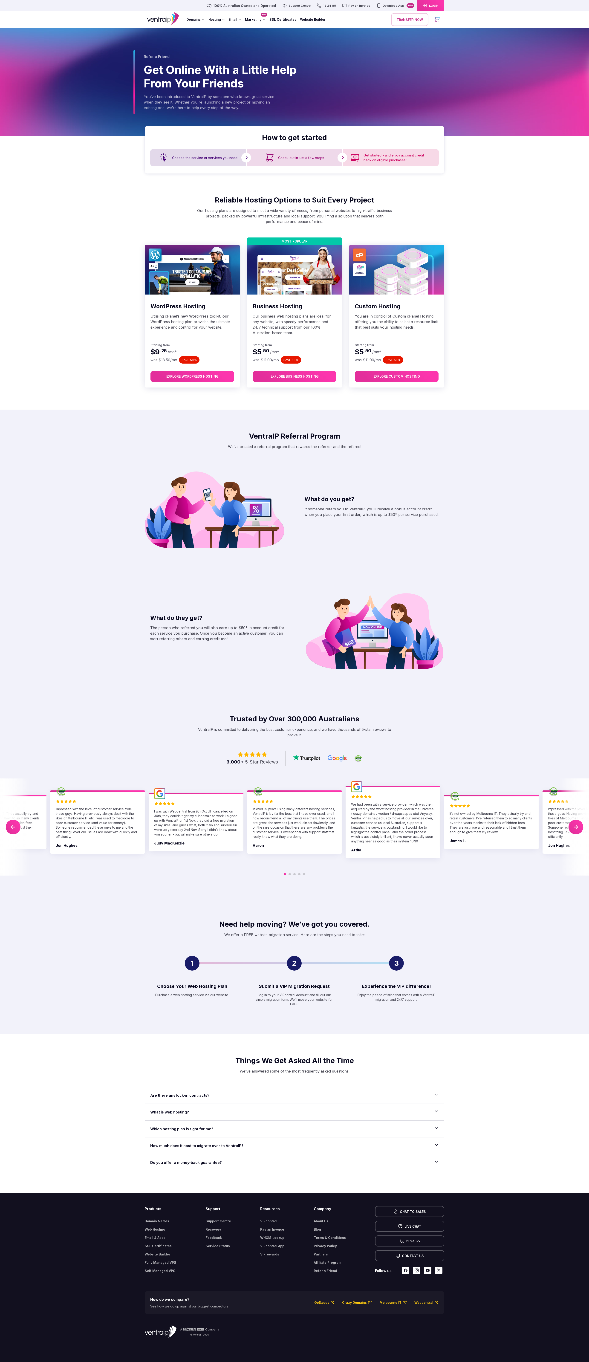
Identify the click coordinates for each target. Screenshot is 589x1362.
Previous (13, 827)
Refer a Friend (325, 1271)
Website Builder (157, 1254)
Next (576, 827)
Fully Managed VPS (160, 1262)
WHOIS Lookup (272, 1238)
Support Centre (218, 1221)
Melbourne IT (390, 1302)
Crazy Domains (354, 1302)
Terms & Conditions (330, 1238)
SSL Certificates (158, 1246)
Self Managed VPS (160, 1271)
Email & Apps (155, 1238)
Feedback (214, 1238)
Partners (321, 1254)
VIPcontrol (268, 1221)
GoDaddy (321, 1302)
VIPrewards (269, 1254)
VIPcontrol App (272, 1246)
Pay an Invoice (272, 1229)
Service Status (218, 1246)
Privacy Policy (325, 1246)
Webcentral (423, 1302)
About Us (321, 1221)
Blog (317, 1229)
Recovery (213, 1229)
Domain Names (157, 1221)
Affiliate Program (327, 1262)
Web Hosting (155, 1229)
